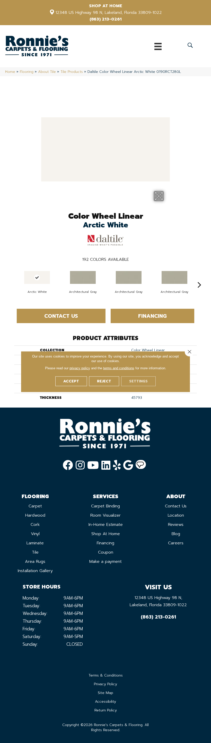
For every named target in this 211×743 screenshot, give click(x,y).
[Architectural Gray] (83, 277)
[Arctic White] (37, 277)
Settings (138, 381)
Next (199, 276)
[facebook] (68, 465)
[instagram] (80, 465)
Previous (11, 276)
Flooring (26, 71)
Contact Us (61, 316)
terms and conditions (118, 368)
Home (10, 71)
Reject (104, 381)
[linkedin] (105, 465)
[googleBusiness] (128, 465)
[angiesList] (140, 465)
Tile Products (71, 71)
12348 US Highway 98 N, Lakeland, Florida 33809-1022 (109, 13)
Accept (71, 381)
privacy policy (79, 368)
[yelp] (117, 465)
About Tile (47, 71)
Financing (152, 316)
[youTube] (93, 465)
